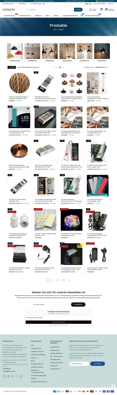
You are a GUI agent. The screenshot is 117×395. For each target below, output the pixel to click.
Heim (55, 29)
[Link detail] (4, 376)
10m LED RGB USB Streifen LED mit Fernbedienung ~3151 (71, 234)
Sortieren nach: (89, 67)
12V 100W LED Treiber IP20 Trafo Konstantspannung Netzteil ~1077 (71, 166)
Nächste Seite (69, 280)
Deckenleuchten (55, 359)
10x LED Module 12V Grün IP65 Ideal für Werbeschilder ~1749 (19, 132)
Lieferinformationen (37, 351)
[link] (25, 16)
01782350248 (7, 369)
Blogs (33, 361)
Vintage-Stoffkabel (56, 363)
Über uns (34, 358)
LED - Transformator (56, 356)
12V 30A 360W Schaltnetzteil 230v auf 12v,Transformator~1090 (45, 200)
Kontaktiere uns (36, 348)
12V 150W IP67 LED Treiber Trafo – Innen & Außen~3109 (97, 166)
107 (64, 280)
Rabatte (34, 378)
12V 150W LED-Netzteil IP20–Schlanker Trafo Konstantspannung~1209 (17, 200)
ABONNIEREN (78, 304)
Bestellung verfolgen (58, 322)
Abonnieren (97, 364)
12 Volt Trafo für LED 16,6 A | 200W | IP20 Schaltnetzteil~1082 (45, 132)
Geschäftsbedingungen (38, 375)
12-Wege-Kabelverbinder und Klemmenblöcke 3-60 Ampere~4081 (96, 132)
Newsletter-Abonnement (39, 382)
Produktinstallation (37, 364)
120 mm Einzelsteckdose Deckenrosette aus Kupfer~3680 (19, 166)
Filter (12, 67)
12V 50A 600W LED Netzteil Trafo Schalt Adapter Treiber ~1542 (71, 268)
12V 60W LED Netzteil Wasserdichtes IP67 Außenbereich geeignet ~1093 (72, 200)
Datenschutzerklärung (38, 354)
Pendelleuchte (55, 347)
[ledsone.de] (9, 9)
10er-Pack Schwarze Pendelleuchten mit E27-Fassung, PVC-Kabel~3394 (97, 97)
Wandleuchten (55, 350)
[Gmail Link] (44, 4)
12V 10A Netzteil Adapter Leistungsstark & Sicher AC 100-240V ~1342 (97, 234)
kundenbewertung (37, 367)
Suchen (78, 9)
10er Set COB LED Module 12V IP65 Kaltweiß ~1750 (45, 234)
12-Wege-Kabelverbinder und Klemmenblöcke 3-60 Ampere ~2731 (70, 132)
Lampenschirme (55, 369)
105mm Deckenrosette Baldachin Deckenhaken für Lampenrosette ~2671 (71, 97)
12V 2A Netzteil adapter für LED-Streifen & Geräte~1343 (45, 268)
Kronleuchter (54, 366)
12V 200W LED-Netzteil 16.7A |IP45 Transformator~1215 (19, 268)
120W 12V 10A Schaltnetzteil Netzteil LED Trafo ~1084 (43, 166)
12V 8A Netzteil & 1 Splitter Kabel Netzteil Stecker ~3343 (97, 268)
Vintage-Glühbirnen (56, 353)
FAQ (32, 345)
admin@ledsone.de (9, 371)
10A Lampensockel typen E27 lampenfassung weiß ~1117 (18, 234)
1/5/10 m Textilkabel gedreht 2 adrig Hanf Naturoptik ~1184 (18, 97)
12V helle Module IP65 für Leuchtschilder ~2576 (95, 200)
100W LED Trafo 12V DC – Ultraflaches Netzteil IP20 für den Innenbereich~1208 (45, 97)
